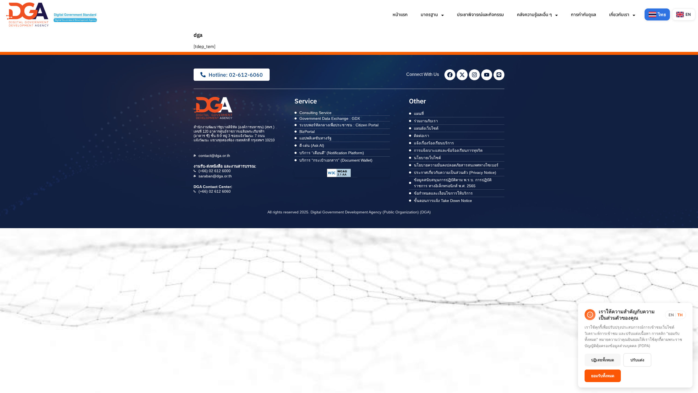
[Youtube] (486, 74)
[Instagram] (474, 74)
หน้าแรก (400, 14)
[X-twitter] (462, 74)
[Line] (499, 74)
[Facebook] (449, 74)
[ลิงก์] (52, 14)
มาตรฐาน (430, 14)
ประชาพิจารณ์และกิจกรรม (480, 14)
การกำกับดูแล (583, 14)
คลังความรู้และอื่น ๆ (535, 14)
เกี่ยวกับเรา (619, 14)
